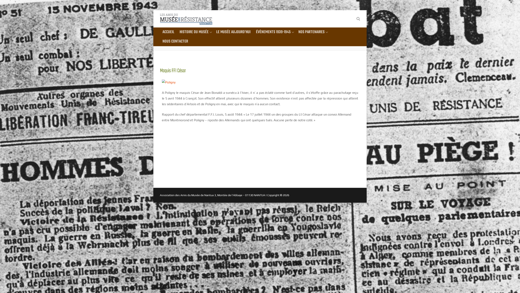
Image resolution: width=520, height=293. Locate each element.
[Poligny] (169, 82)
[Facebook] (350, 19)
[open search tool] (358, 19)
